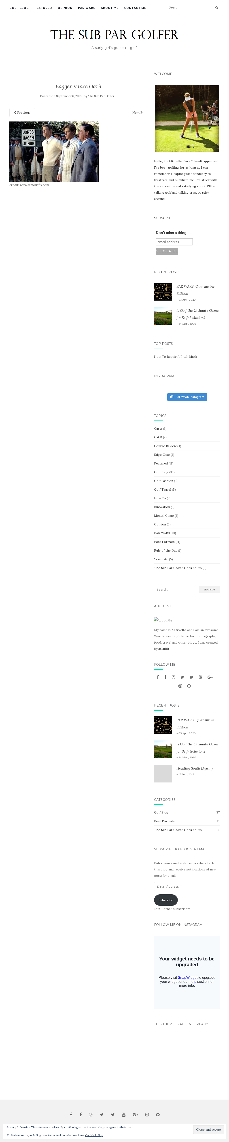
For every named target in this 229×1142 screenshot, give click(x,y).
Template (161, 559)
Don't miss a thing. (171, 233)
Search (209, 589)
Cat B (158, 437)
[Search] (217, 7)
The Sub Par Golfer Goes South (178, 568)
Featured (43, 8)
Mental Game (164, 516)
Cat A (158, 429)
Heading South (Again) (194, 768)
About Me (110, 8)
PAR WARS (86, 8)
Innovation (162, 507)
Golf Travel (162, 489)
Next (136, 113)
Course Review (165, 446)
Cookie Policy (94, 1135)
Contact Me (135, 8)
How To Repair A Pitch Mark (175, 357)
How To (160, 498)
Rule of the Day (165, 550)
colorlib (163, 649)
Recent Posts (167, 272)
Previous (23, 113)
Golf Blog (19, 8)
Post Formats (164, 542)
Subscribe (164, 218)
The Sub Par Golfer (101, 96)
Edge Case (162, 455)
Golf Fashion (163, 481)
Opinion (65, 8)
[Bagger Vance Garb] (54, 151)
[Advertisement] (187, 1063)
